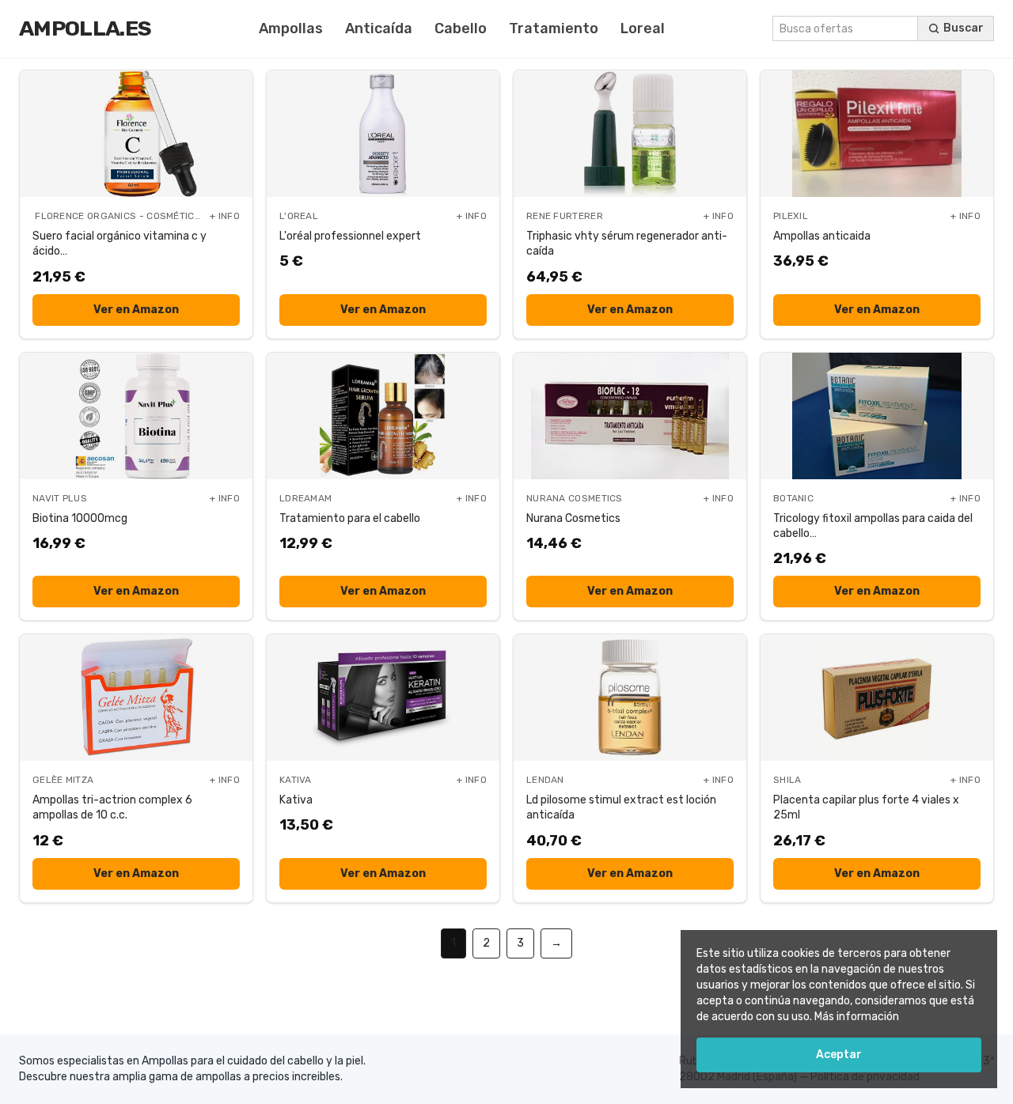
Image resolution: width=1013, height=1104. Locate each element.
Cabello (460, 28)
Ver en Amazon (136, 309)
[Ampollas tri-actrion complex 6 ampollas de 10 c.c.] (136, 697)
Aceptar (839, 1054)
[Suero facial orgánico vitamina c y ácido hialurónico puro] (136, 133)
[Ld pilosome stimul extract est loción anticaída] (630, 697)
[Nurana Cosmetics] (630, 416)
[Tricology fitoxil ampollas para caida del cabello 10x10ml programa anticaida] (877, 416)
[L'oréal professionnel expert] (383, 133)
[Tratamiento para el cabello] (383, 416)
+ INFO (225, 215)
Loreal (642, 28)
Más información (856, 1016)
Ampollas (291, 28)
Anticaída (378, 28)
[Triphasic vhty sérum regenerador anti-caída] (630, 133)
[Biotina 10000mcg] (136, 416)
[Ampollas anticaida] (877, 133)
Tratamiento (553, 28)
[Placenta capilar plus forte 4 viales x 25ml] (877, 697)
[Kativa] (383, 697)
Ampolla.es (85, 28)
